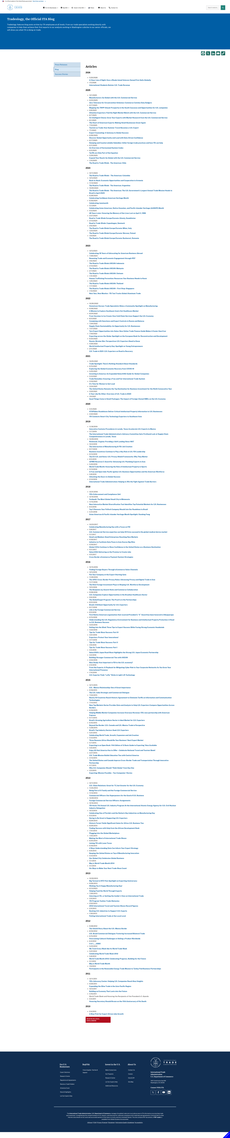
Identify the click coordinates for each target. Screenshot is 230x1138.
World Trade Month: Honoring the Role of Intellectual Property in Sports (118, 467)
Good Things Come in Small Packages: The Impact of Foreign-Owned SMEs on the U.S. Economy (127, 399)
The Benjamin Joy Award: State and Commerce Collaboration (113, 590)
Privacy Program (102, 1122)
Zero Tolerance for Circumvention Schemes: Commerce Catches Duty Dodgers (120, 103)
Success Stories (61, 74)
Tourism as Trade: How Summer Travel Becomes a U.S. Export (114, 128)
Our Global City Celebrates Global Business (106, 858)
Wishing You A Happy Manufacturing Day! (105, 886)
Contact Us (131, 1070)
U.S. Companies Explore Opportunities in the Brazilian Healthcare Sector (118, 595)
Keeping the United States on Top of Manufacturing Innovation (114, 853)
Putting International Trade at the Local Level (107, 916)
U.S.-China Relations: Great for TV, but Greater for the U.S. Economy (116, 785)
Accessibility (139, 1122)
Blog (57, 69)
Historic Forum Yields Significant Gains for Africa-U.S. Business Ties (116, 823)
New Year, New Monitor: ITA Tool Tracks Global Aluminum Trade (115, 293)
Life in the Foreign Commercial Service (104, 610)
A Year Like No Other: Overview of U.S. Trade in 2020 (110, 394)
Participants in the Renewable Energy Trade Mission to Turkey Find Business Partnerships (125, 969)
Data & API (131, 1078)
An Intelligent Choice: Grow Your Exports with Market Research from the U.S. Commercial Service (128, 118)
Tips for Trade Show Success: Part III (104, 632)
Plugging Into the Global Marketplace (104, 833)
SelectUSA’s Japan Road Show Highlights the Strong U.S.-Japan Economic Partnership (123, 652)
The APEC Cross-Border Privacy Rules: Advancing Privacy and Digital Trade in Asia (122, 580)
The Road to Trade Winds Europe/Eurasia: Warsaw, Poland (112, 233)
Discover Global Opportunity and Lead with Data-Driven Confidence (116, 138)
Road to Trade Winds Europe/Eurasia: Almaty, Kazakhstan (112, 218)
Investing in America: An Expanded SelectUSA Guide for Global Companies (119, 374)
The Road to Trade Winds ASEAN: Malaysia (106, 268)
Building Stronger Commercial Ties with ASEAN (108, 657)
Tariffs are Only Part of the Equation (103, 153)
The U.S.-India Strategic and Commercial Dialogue (109, 693)
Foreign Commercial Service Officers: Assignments (109, 800)
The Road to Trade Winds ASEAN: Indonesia (106, 263)
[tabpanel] (115, 31)
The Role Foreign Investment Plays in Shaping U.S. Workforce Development (119, 585)
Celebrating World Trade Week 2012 (103, 954)
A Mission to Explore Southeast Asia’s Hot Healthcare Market (114, 311)
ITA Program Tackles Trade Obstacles (104, 901)
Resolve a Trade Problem (67, 1084)
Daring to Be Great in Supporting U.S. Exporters (108, 818)
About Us (132, 1064)
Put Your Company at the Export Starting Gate (107, 575)
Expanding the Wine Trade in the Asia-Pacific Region (110, 986)
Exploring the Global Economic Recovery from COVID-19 (111, 369)
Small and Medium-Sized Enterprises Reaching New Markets (113, 537)
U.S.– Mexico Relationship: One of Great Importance (110, 687)
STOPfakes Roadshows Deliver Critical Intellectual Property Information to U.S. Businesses (125, 411)
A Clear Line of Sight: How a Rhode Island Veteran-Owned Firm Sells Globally (120, 80)
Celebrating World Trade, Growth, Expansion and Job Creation (114, 735)
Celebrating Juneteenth (98, 203)
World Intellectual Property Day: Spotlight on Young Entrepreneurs (116, 346)
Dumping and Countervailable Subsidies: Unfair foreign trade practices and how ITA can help (126, 143)
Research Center (65, 1076)
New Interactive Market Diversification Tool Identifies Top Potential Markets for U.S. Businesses (127, 504)
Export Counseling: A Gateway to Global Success (109, 133)
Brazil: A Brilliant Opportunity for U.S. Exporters (108, 605)
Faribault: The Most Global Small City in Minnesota (109, 499)
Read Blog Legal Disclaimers (93, 1019)
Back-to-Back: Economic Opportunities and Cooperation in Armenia (116, 180)
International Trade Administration (80, 1113)
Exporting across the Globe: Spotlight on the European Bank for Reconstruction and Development (128, 336)
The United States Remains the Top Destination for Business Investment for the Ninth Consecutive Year (130, 389)
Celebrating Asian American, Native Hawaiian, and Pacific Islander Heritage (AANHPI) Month (126, 208)
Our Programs (109, 1074)
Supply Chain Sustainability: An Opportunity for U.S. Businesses (114, 326)
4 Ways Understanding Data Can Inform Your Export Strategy (113, 848)
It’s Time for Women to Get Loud (102, 384)
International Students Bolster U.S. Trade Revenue (109, 85)
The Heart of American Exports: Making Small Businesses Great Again (117, 123)
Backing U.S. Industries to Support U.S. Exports (108, 911)
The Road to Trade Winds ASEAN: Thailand (106, 283)
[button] (50, 7)
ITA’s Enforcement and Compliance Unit (105, 494)
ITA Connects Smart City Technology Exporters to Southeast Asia (115, 416)
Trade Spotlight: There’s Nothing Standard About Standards (113, 364)
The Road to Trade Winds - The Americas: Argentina (109, 185)
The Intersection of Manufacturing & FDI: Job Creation (110, 447)
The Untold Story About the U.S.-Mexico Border (108, 928)
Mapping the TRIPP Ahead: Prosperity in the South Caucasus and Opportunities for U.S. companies (128, 108)
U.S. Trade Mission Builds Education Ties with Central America (114, 755)
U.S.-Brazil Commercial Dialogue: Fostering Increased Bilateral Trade (117, 933)
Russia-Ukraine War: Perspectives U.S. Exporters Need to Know (114, 341)
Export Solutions (65, 1072)
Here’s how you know (38, 1)
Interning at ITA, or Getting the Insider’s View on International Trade (116, 896)
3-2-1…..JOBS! (95, 944)
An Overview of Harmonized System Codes (106, 148)
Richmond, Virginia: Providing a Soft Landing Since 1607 (111, 441)
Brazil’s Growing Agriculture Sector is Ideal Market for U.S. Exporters (117, 720)
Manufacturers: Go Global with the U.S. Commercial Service (113, 98)
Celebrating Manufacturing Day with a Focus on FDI (109, 527)
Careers (130, 1074)
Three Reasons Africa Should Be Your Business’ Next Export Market (116, 740)
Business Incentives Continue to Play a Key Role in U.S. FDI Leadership (117, 452)
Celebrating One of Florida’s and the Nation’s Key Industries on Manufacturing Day (122, 813)
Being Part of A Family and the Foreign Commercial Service (113, 790)
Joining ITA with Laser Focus (100, 843)
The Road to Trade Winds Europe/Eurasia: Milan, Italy (110, 228)
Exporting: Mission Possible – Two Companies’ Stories (110, 773)
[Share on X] (208, 53)
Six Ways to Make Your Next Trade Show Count (108, 868)
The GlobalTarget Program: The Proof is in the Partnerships (112, 600)
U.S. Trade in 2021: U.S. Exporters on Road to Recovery (111, 351)
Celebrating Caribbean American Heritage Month (109, 198)
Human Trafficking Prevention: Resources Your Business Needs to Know (118, 278)
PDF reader (157, 1117)
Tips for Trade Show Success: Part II (103, 642)
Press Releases (61, 65)
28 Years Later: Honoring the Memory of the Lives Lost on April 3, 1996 (117, 213)
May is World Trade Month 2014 (101, 863)
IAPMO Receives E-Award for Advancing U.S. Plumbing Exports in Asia (117, 462)
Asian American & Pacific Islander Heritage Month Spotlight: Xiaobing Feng (119, 514)
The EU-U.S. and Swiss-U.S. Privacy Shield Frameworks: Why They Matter (118, 457)
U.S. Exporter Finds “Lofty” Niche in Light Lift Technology (112, 675)
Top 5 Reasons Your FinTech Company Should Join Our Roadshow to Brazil (118, 509)
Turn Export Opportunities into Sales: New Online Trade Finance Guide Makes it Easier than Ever (127, 331)
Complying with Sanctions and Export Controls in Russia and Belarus (116, 321)
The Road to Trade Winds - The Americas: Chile (107, 163)
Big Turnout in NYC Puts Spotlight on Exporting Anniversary (113, 881)
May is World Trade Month (99, 964)
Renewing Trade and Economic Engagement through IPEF (112, 258)
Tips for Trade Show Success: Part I (103, 647)
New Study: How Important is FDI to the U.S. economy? (111, 662)
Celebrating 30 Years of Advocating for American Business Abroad (116, 253)
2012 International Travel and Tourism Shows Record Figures (113, 906)
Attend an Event (65, 1088)
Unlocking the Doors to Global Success (104, 477)
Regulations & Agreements (68, 1080)
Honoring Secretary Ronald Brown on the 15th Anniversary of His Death (117, 1001)
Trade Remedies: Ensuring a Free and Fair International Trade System (117, 379)
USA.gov (89, 1122)
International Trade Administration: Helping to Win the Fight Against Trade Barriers (122, 482)
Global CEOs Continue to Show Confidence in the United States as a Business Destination (125, 547)
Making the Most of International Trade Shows (107, 838)
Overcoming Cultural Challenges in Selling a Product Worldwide (114, 939)
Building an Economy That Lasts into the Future (108, 991)
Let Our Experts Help (66, 1096)
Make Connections (110, 1070)
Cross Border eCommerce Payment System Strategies (111, 557)
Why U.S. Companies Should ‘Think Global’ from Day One (111, 768)
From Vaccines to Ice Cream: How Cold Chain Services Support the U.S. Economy (121, 316)
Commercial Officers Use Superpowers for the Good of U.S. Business (116, 795)
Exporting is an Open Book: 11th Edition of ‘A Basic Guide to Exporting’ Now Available (123, 745)
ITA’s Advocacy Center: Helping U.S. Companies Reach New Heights (116, 981)
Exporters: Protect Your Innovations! (103, 637)
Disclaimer (111, 1122)
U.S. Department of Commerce (101, 1113)
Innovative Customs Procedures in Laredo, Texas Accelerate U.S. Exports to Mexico (122, 429)
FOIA (94, 1122)
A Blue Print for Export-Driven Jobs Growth (106, 1014)
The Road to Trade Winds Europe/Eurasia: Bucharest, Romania (114, 238)
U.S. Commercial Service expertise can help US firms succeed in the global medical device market (128, 532)
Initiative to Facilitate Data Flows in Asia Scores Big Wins (112, 542)
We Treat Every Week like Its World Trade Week (108, 949)
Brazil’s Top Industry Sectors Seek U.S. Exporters (109, 730)
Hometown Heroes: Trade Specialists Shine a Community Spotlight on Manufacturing (123, 306)
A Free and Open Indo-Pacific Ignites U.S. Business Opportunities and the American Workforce (126, 472)
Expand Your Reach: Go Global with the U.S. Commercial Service (114, 158)
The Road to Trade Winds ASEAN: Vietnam (106, 273)
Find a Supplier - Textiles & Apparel (90, 1071)
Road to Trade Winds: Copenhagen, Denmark (107, 223)
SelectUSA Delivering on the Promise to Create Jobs (110, 552)
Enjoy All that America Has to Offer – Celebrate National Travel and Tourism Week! (122, 750)
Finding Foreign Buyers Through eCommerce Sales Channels (113, 570)
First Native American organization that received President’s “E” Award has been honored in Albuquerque (131, 615)
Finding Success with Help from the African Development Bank (114, 828)
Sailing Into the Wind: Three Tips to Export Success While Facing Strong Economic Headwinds (126, 627)
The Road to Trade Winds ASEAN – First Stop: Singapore (111, 288)
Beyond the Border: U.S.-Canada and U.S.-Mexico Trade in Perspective (117, 725)
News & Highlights (65, 1092)
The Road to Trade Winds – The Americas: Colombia (109, 175)
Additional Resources (111, 1086)
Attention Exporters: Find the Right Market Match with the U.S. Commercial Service (122, 113)
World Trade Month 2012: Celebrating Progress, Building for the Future (117, 959)
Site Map (130, 1082)
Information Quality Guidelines (125, 1122)
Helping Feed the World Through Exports (105, 891)
